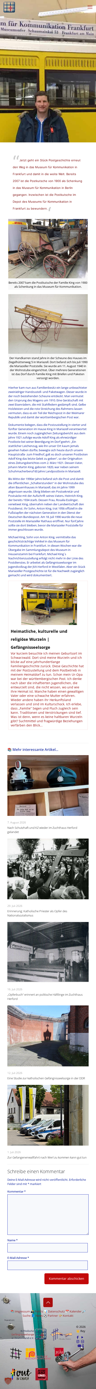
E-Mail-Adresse (18, 1258)
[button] (8, 1381)
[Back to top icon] (48, 1302)
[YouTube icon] (82, 1337)
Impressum (22, 1311)
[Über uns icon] (83, 1345)
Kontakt (68, 1316)
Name (12, 1240)
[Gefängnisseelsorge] (9, 6)
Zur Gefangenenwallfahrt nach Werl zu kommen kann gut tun (47, 1157)
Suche (27, 1316)
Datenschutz (56, 1311)
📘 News (37, 1316)
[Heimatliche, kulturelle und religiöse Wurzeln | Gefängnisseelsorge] (48, 655)
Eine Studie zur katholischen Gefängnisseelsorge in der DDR (46, 1078)
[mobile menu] (90, 6)
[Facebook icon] (77, 1337)
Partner (53, 1316)
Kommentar (16, 1191)
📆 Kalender (73, 1311)
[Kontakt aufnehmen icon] (79, 1345)
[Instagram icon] (77, 1341)
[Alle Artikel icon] (82, 1341)
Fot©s (39, 1311)
